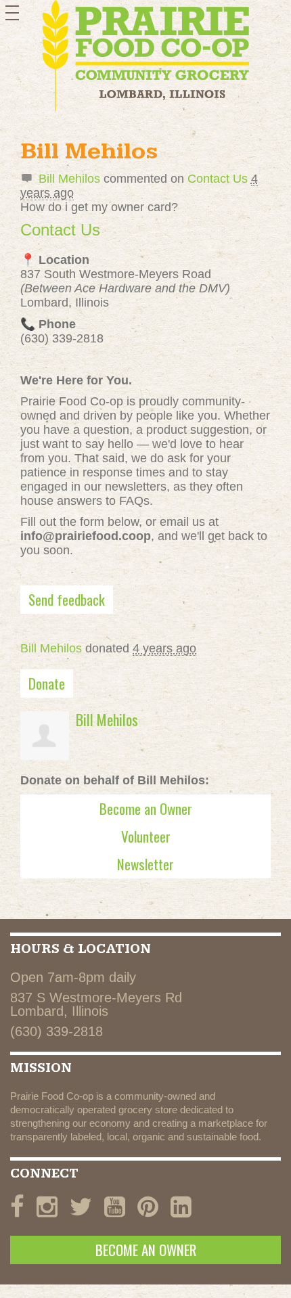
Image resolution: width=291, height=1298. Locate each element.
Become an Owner (145, 808)
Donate (46, 683)
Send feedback (66, 599)
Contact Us (217, 178)
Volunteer (146, 836)
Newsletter (145, 863)
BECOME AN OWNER (145, 1249)
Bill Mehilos (69, 178)
